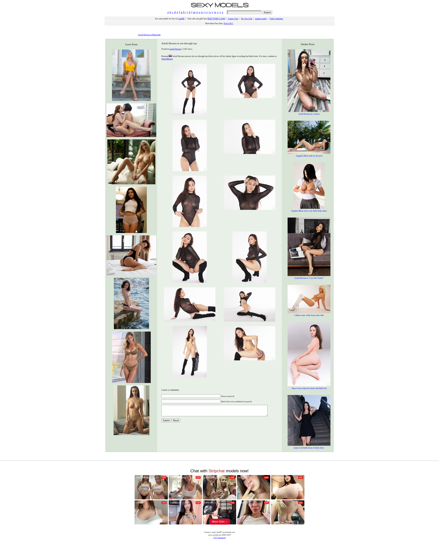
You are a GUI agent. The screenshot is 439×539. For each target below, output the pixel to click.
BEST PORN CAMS (216, 18)
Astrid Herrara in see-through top (179, 43)
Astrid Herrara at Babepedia (149, 35)
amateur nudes (261, 18)
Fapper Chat (233, 18)
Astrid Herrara (175, 49)
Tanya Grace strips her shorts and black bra (309, 388)
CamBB (181, 18)
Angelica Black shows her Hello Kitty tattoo (309, 211)
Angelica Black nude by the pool (309, 156)
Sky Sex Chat (246, 18)
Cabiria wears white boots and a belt (309, 315)
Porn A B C (228, 23)
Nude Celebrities (276, 18)
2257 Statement (219, 538)
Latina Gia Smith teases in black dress (309, 448)
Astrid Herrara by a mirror (309, 114)
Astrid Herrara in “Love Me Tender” (309, 278)
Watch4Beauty (167, 59)
